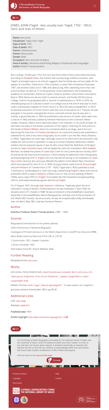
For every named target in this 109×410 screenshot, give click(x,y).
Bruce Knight (58, 180)
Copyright (16, 378)
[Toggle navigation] (94, 5)
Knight (42, 177)
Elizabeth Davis (31, 78)
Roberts (42, 173)
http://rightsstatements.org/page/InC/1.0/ (47, 317)
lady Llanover (46, 185)
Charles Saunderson (48, 132)
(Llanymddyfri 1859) (52, 276)
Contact (58, 378)
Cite (17, 17)
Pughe (74, 170)
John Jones (32, 260)
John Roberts (22, 167)
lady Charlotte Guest (32, 148)
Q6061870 (24, 305)
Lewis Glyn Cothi (52, 151)
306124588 (21, 301)
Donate (56, 360)
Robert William (31, 129)
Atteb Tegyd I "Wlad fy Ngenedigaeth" (45, 285)
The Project (17, 383)
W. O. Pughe (38, 157)
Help (57, 373)
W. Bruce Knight (88, 164)
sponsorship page (44, 355)
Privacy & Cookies (20, 373)
